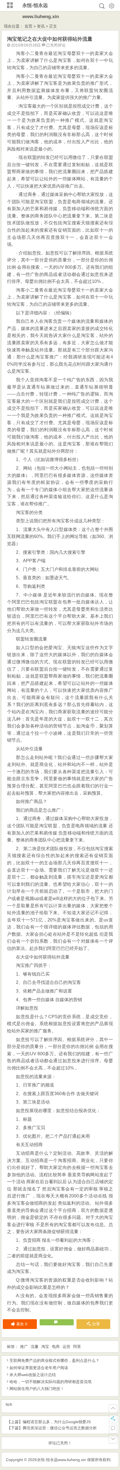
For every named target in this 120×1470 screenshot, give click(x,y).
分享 (96, 1324)
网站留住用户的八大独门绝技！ (36, 1388)
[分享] (113, 1419)
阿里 (77, 1346)
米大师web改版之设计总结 (32, 1374)
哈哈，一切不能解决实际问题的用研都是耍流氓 (50, 1381)
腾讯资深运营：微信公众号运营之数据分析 (60, 1428)
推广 (24, 1346)
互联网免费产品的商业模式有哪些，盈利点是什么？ (54, 1360)
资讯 (41, 26)
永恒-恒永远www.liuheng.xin (61, 1459)
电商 (56, 1346)
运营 (66, 1346)
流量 (35, 1346)
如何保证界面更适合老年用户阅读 (38, 1367)
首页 (28, 26)
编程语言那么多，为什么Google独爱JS (57, 1422)
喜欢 (21, 1324)
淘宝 (45, 1346)
